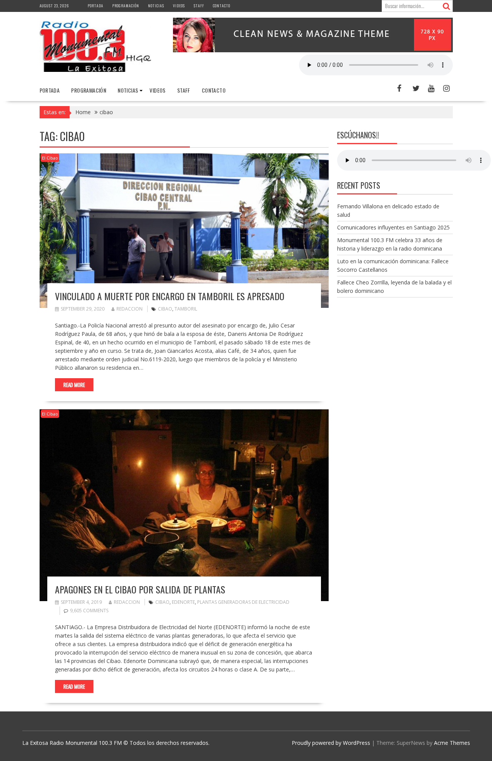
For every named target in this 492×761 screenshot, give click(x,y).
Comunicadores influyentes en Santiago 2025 (393, 227)
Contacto (221, 5)
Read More (74, 385)
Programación (125, 5)
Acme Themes (452, 742)
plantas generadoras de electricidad (243, 602)
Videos (179, 5)
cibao (165, 309)
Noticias (156, 5)
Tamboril (186, 309)
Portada (95, 5)
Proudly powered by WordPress (331, 742)
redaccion (129, 309)
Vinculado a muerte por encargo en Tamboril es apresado (169, 296)
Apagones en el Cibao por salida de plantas (140, 589)
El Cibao (50, 158)
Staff (199, 5)
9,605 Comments (89, 610)
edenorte (183, 602)
